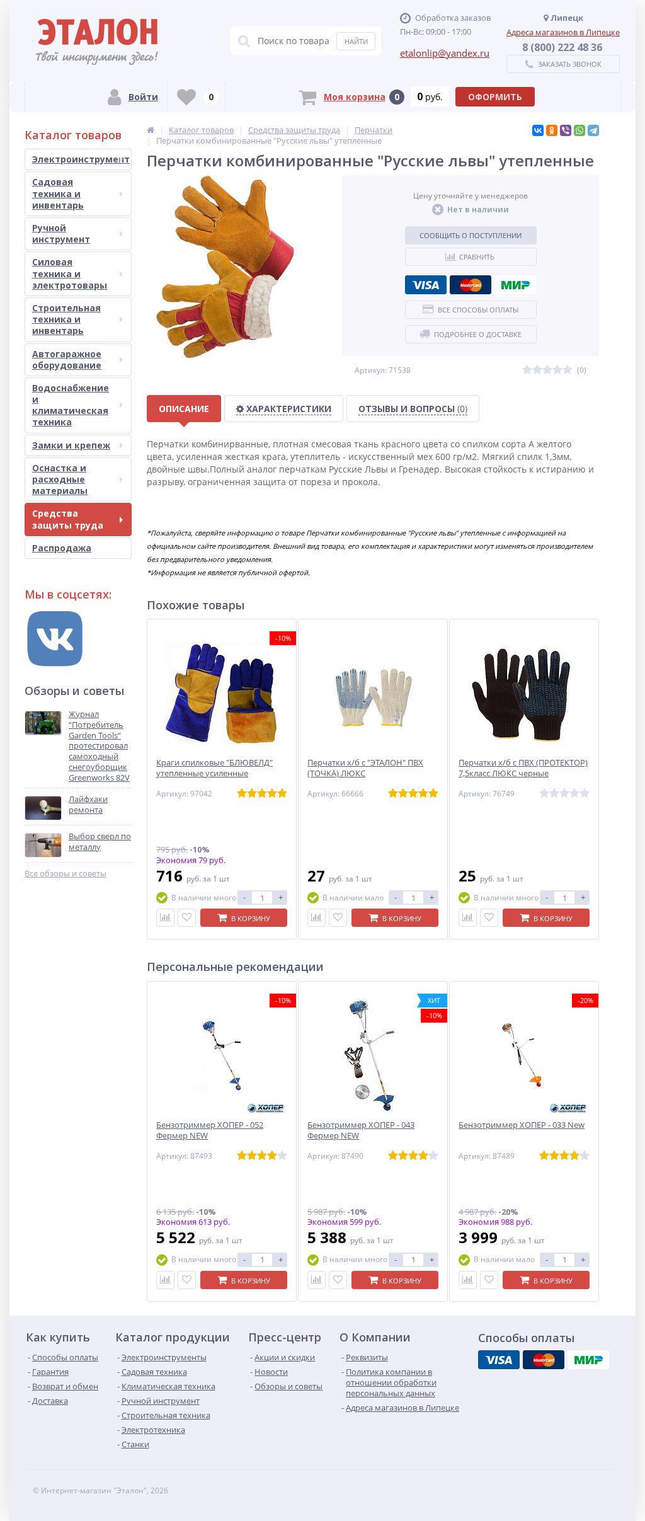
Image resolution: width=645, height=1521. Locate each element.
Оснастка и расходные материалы (60, 479)
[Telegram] (593, 130)
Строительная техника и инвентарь (66, 319)
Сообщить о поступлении (471, 235)
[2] (537, 370)
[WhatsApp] (579, 130)
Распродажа (61, 548)
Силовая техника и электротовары (69, 273)
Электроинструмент (81, 159)
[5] (567, 370)
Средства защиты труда (67, 519)
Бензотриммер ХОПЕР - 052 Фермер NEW (209, 1130)
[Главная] (150, 129)
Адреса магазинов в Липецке (563, 32)
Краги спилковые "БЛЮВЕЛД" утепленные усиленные (214, 768)
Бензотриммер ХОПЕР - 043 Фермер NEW (360, 1130)
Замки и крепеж (71, 445)
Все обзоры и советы (65, 873)
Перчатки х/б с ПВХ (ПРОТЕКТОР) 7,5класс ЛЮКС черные (523, 768)
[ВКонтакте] (538, 130)
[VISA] (426, 284)
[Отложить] (187, 918)
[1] (527, 370)
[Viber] (565, 130)
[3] (547, 370)
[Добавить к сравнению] (165, 918)
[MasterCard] (470, 284)
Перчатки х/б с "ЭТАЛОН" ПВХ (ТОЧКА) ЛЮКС (365, 768)
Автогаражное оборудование (66, 359)
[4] (557, 370)
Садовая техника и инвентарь (58, 193)
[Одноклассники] (551, 130)
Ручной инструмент (61, 233)
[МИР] (515, 284)
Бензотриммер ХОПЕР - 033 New (522, 1125)
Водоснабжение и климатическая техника (70, 405)
